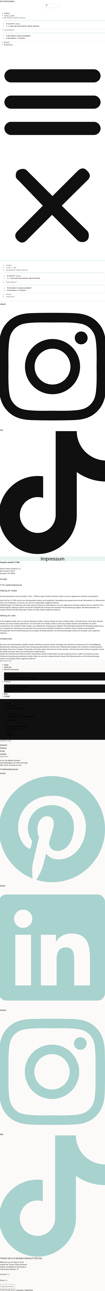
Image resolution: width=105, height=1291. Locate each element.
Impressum (20, 1290)
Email (2, 1280)
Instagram (3, 745)
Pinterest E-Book (15, 38)
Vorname (3, 1274)
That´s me (9, 15)
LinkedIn (3, 754)
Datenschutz (29, 1290)
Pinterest (3, 748)
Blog (6, 42)
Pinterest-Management (18, 36)
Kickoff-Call (13, 24)
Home (7, 13)
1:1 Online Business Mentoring (23, 26)
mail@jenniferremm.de (14, 585)
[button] (52, 153)
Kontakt (8, 44)
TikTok (2, 751)
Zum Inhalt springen (7, 1)
